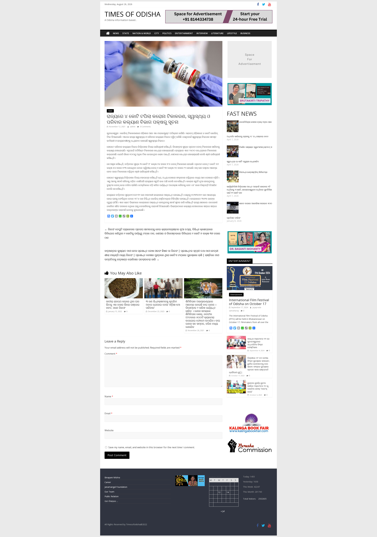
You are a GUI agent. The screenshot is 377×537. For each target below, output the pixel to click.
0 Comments (145, 126)
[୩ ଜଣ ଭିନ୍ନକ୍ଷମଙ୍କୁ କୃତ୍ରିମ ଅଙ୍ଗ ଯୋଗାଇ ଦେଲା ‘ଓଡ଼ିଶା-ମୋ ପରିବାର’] (163, 280)
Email (108, 413)
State (125, 33)
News (116, 33)
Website (109, 430)
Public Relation (112, 496)
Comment (111, 353)
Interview (202, 33)
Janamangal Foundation (116, 487)
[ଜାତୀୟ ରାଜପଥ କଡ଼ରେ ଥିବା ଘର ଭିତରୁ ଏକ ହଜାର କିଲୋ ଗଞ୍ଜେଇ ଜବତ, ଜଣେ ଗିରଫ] (124, 280)
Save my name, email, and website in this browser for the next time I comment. (151, 447)
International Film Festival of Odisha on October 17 (249, 302)
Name (109, 396)
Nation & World (142, 33)
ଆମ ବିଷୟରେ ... (111, 501)
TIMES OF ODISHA (133, 14)
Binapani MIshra (112, 477)
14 (227, 492)
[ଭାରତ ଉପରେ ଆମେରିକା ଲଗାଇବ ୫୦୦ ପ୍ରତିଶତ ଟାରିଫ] (233, 203)
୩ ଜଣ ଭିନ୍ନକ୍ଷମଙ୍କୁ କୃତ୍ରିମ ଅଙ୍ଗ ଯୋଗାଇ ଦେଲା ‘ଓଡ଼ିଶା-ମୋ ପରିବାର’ (163, 304)
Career (108, 482)
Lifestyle (232, 33)
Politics (166, 33)
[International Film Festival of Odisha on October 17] (249, 267)
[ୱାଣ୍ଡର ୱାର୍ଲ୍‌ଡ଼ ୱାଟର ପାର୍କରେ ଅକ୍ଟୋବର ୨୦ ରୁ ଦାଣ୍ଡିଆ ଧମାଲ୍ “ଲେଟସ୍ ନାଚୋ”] (236, 381)
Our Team (109, 491)
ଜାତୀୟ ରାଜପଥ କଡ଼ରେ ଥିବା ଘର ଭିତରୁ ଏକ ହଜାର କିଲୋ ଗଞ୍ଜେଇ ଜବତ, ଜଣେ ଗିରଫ (122, 304)
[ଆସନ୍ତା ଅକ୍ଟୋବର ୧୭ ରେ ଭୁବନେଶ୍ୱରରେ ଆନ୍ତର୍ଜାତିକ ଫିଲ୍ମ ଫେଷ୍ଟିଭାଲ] (236, 337)
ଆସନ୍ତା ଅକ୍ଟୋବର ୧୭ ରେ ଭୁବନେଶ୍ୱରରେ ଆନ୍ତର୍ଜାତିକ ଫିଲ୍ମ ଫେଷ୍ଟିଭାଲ (258, 343)
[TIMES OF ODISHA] (108, 33)
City (156, 33)
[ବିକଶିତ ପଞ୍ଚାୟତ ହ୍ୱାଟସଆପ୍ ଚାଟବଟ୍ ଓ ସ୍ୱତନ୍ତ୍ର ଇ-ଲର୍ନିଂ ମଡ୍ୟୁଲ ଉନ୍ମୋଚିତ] (233, 147)
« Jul (223, 511)
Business (245, 33)
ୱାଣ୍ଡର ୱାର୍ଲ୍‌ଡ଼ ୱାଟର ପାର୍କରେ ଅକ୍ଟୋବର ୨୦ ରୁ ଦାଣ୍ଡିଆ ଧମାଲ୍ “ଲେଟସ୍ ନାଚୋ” (257, 387)
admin (133, 126)
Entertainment (184, 33)
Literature (217, 33)
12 (219, 492)
